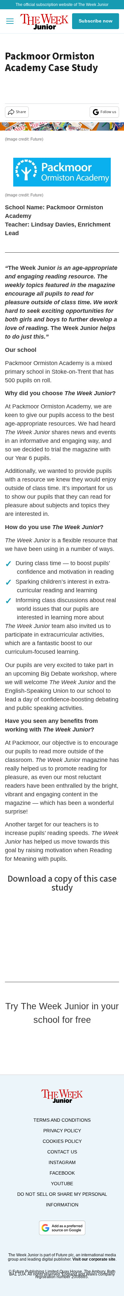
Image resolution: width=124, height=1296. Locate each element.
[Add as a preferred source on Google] (62, 1228)
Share (21, 112)
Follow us (108, 112)
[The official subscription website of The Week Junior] (44, 21)
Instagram (62, 1162)
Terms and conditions (62, 1120)
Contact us (62, 1151)
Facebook (62, 1173)
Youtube (62, 1183)
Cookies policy (62, 1141)
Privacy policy (62, 1130)
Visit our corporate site (93, 1259)
